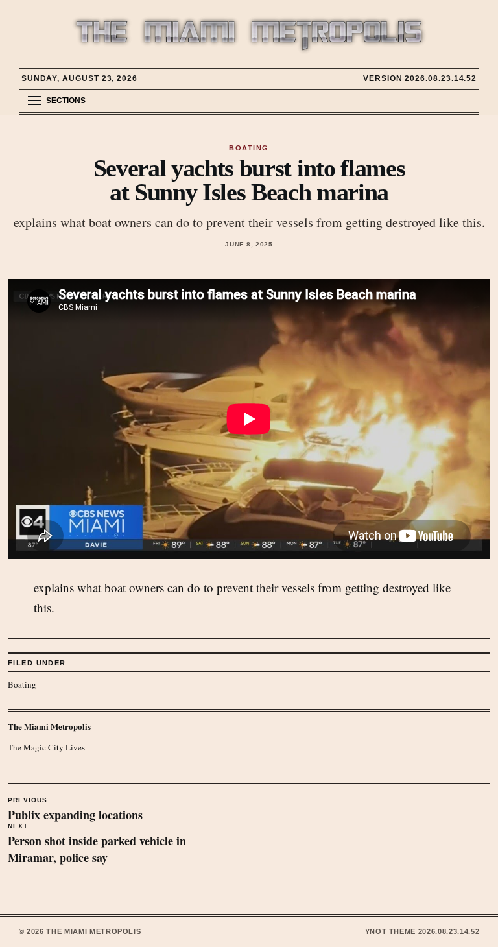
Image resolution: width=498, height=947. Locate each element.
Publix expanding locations (75, 810)
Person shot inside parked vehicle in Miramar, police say (97, 844)
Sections (66, 100)
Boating (22, 684)
